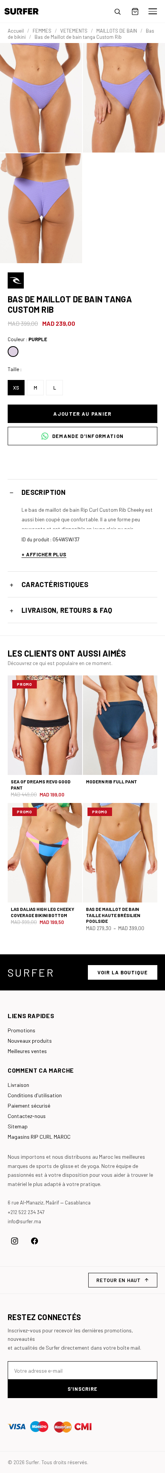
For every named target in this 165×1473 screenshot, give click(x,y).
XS (16, 388)
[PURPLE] (13, 351)
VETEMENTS (73, 31)
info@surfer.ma (24, 1221)
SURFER (31, 972)
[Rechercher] (117, 11)
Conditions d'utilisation (35, 1095)
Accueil (16, 31)
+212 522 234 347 (26, 1212)
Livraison (18, 1085)
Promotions (21, 1030)
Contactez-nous (27, 1116)
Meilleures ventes (27, 1051)
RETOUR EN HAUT (118, 1280)
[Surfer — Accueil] (27, 11)
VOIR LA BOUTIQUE (122, 972)
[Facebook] (34, 1241)
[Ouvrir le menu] (152, 11)
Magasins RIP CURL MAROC (39, 1136)
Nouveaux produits (30, 1040)
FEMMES (42, 31)
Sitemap (18, 1126)
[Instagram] (14, 1241)
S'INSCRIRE (82, 1389)
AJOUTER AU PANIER (82, 414)
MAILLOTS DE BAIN (116, 31)
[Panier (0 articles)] (135, 11)
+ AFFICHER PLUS (43, 554)
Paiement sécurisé (29, 1105)
